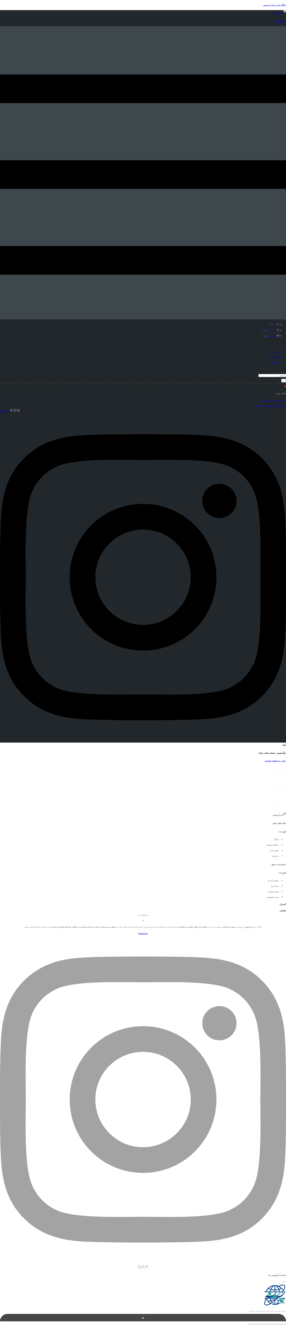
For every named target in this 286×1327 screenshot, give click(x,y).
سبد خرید (275, 886)
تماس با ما (269, 330)
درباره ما (270, 336)
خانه (273, 324)
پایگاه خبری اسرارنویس (274, 5)
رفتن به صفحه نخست (275, 760)
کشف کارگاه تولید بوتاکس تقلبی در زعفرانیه (270, 406)
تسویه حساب (273, 891)
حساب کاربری (273, 880)
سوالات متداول (272, 845)
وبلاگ (276, 839)
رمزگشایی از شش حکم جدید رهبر (273, 400)
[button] (143, 831)
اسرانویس (280, 20)
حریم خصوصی (273, 897)
